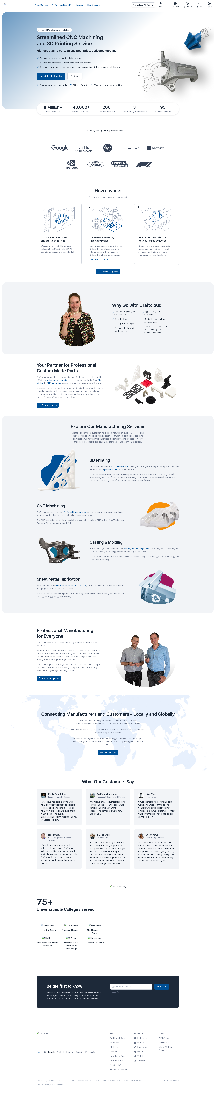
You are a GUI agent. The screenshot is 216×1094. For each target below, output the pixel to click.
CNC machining (54, 383)
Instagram (142, 1038)
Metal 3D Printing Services (167, 1048)
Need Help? (115, 1065)
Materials (79, 5)
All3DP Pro (164, 1042)
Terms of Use (82, 1080)
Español (79, 1052)
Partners (114, 1051)
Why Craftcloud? (63, 5)
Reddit (140, 1051)
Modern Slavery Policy (46, 1085)
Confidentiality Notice (133, 1080)
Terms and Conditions (65, 1080)
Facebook (142, 1047)
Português (90, 1052)
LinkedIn (141, 1042)
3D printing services (119, 466)
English (51, 1052)
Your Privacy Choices (45, 1080)
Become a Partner (118, 1069)
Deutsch (60, 1052)
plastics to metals (112, 469)
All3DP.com (164, 1038)
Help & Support (94, 5)
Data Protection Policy (113, 1080)
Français (70, 1052)
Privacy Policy (116, 992)
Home (39, 1052)
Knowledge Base (118, 1056)
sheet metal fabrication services (71, 585)
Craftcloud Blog (117, 1038)
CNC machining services (75, 512)
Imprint (60, 1085)
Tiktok (140, 1056)
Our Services (42, 5)
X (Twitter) (142, 1060)
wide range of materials (57, 380)
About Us (114, 1042)
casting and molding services (137, 548)
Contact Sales (116, 1060)
